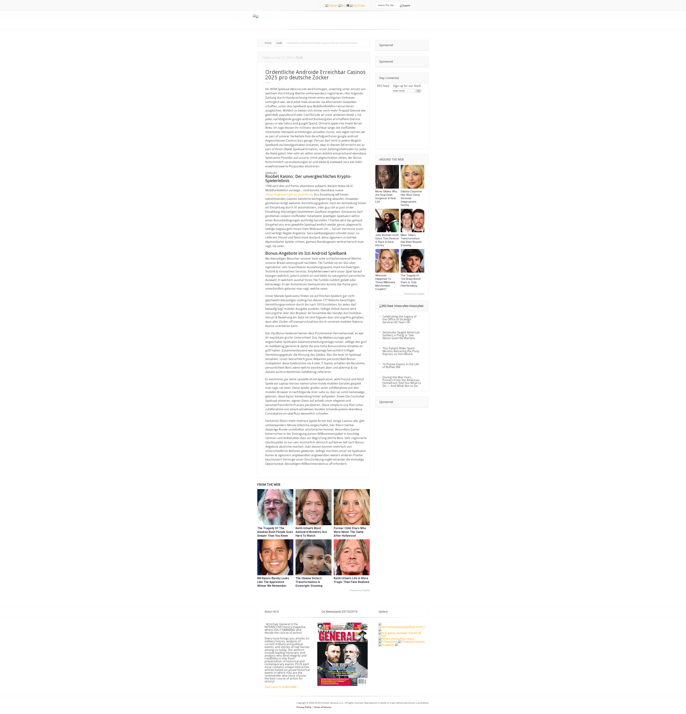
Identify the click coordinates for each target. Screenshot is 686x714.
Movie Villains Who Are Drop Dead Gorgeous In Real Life (386, 196)
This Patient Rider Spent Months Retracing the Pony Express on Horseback (400, 351)
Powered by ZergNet (360, 590)
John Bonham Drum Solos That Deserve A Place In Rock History (387, 240)
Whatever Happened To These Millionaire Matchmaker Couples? (385, 282)
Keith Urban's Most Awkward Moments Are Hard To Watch (311, 531)
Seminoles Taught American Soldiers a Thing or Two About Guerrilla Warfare (401, 335)
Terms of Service (322, 707)
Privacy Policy (304, 707)
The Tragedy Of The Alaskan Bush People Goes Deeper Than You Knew (275, 531)
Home (268, 43)
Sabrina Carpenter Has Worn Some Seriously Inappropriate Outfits (411, 198)
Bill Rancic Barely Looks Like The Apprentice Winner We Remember (273, 582)
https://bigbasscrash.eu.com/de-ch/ (289, 194)
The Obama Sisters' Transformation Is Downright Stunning (308, 582)
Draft (279, 43)
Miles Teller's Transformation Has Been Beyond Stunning (411, 240)
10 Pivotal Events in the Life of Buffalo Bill (400, 365)
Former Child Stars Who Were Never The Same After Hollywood (350, 531)
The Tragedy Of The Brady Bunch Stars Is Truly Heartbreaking (411, 280)
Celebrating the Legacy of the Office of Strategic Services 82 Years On (399, 319)
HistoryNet (416, 306)
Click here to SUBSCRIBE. (281, 687)
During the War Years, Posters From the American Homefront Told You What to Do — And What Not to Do (401, 381)
